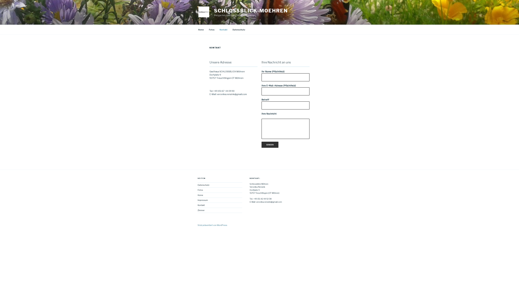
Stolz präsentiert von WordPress (212, 225)
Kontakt (223, 30)
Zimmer (201, 210)
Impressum (203, 200)
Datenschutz (239, 30)
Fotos (211, 30)
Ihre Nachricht (269, 113)
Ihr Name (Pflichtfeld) (273, 71)
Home (201, 30)
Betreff (265, 99)
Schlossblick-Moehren (251, 11)
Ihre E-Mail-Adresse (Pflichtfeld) (279, 85)
